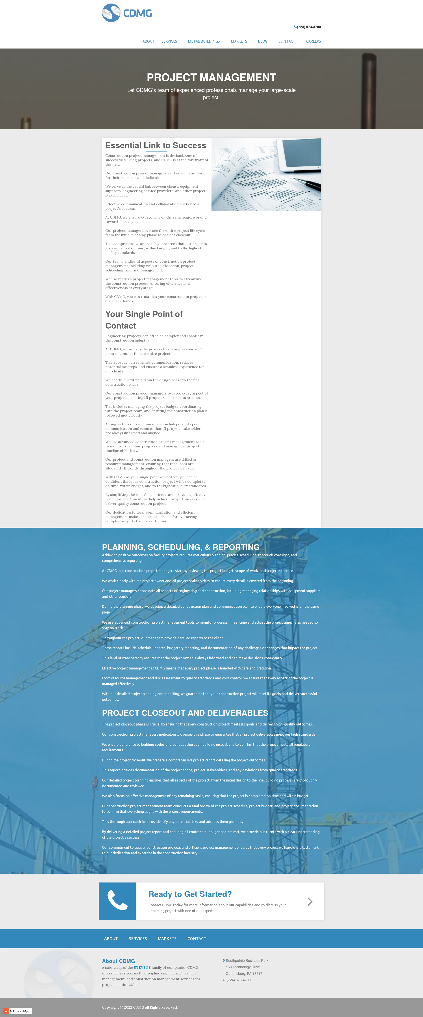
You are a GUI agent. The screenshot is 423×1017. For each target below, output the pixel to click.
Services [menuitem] (169, 41)
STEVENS (142, 967)
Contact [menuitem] (286, 41)
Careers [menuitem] (313, 41)
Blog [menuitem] (262, 41)
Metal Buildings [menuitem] (204, 41)
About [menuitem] (149, 41)
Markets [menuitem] (239, 41)
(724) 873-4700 (309, 26)
